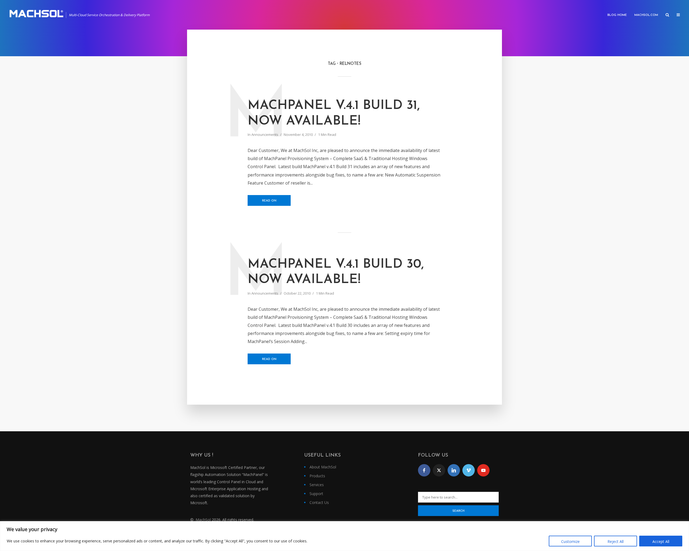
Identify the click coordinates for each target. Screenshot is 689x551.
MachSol (203, 519)
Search (458, 511)
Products (317, 475)
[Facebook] (424, 470)
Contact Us (319, 502)
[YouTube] (483, 470)
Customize (570, 541)
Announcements (264, 134)
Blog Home (617, 15)
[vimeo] (468, 470)
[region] (344, 536)
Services (317, 484)
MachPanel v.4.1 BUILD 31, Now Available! (334, 113)
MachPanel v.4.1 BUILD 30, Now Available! (336, 272)
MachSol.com (646, 15)
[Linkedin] (454, 470)
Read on (269, 200)
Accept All (660, 541)
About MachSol (323, 466)
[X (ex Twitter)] (439, 470)
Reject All (615, 541)
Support (316, 493)
